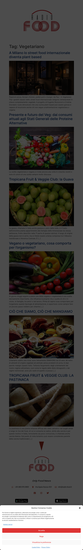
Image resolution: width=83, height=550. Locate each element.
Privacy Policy (45, 547)
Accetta (41, 530)
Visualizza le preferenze (41, 542)
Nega (41, 536)
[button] (80, 508)
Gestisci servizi (7, 524)
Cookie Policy (36, 547)
